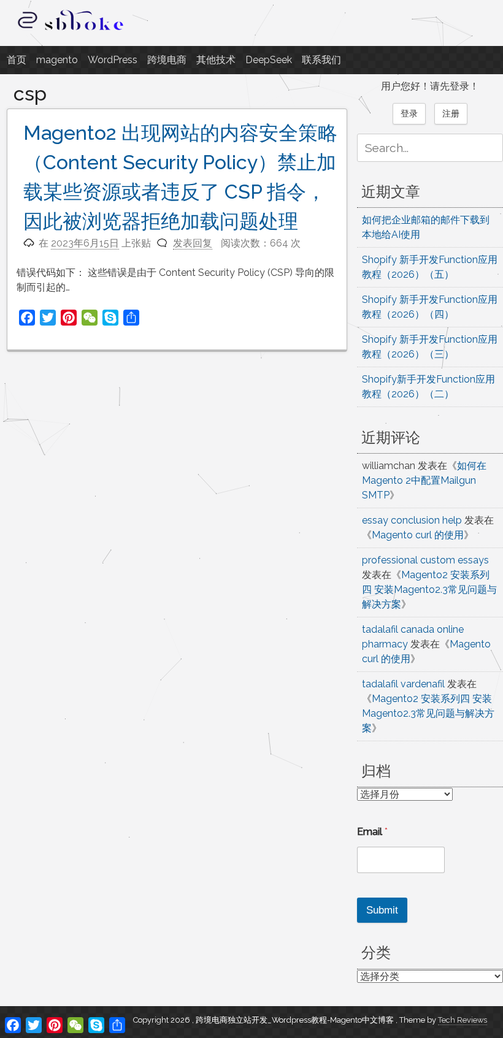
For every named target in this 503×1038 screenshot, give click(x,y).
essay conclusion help (412, 520)
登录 (409, 113)
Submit (382, 910)
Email (372, 832)
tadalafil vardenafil (403, 684)
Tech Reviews (462, 1020)
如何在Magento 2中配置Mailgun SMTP (424, 480)
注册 (450, 113)
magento (57, 60)
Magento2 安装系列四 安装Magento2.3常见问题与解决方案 (429, 589)
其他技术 (216, 60)
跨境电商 (166, 60)
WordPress (112, 60)
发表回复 (192, 243)
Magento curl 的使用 (418, 535)
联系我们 (321, 60)
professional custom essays (425, 560)
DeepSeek (268, 60)
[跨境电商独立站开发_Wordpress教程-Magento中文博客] (71, 30)
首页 (16, 60)
